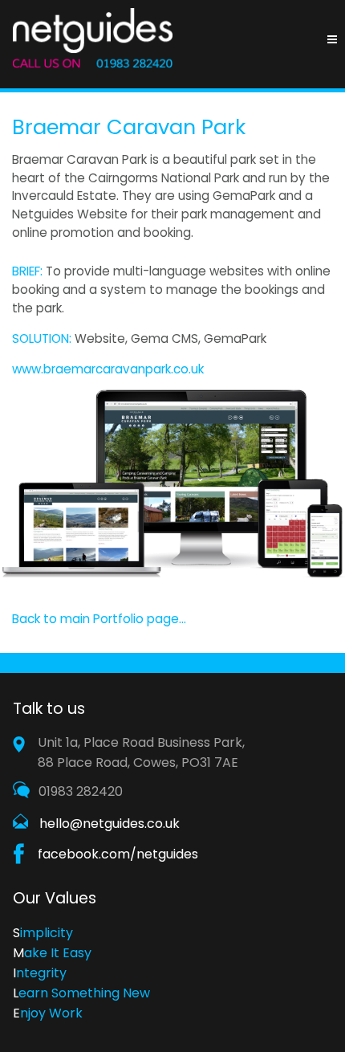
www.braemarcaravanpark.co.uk (108, 369)
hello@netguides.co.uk (109, 823)
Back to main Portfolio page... (99, 618)
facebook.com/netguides (118, 854)
